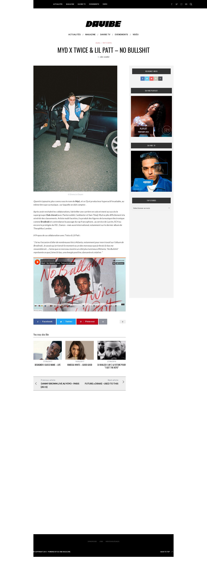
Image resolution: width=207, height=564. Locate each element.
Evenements (94, 4)
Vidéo (105, 4)
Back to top (165, 552)
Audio (98, 43)
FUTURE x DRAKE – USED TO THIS (101, 382)
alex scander (104, 56)
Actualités (58, 4)
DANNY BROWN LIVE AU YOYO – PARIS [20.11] (60, 383)
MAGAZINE (70, 4)
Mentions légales (112, 541)
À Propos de (92, 541)
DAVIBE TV (82, 4)
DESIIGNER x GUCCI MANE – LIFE (47, 364)
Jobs (101, 541)
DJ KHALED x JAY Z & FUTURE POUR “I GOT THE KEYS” (112, 366)
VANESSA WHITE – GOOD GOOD (79, 364)
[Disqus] (79, 431)
